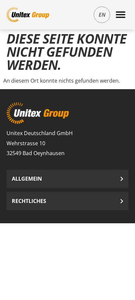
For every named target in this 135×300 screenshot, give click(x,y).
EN (102, 14)
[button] (120, 14)
